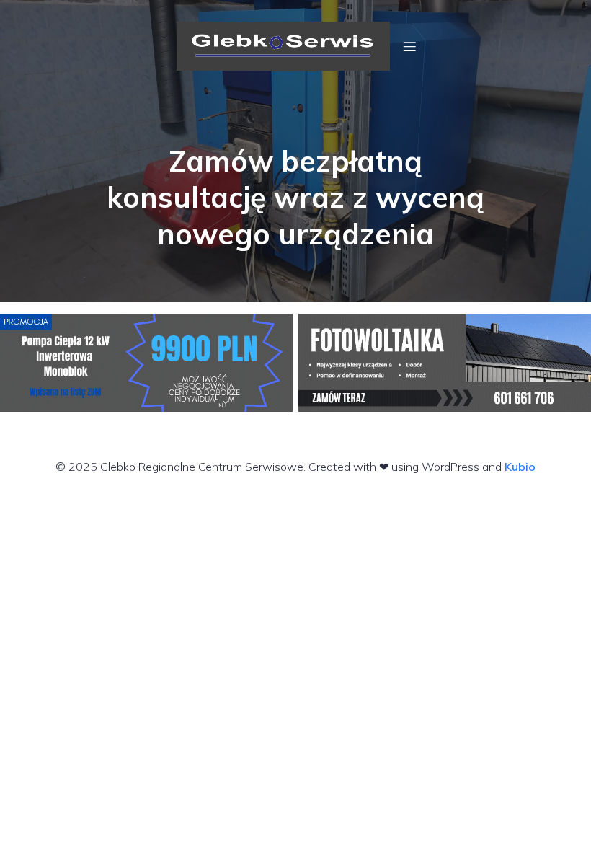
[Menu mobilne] (409, 46)
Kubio (520, 466)
